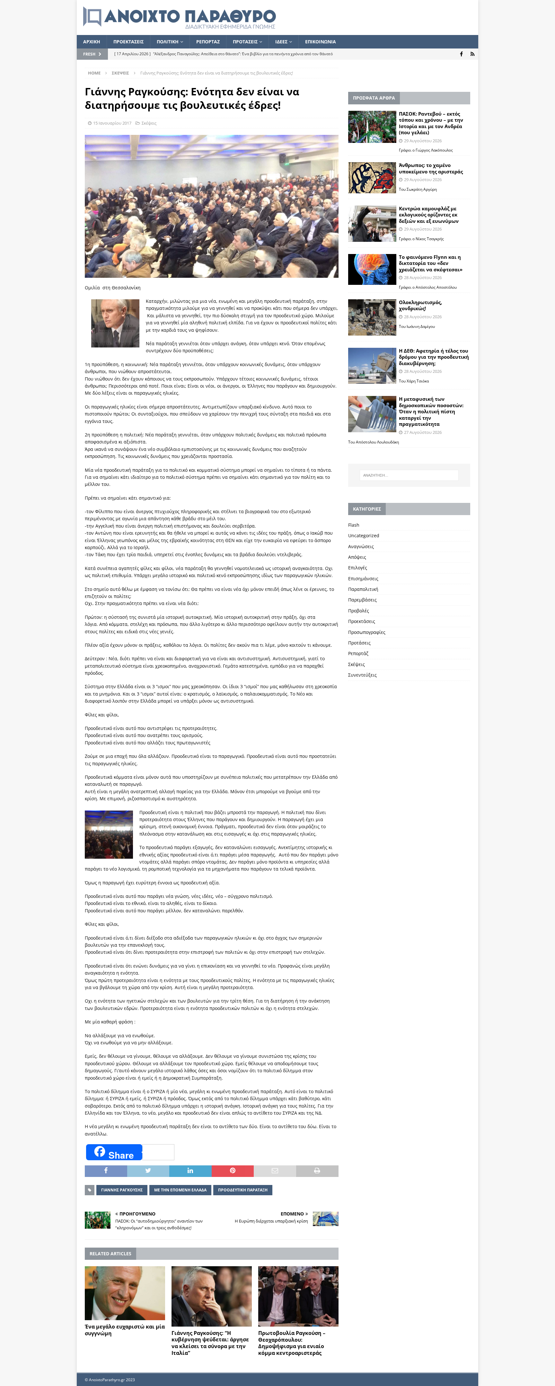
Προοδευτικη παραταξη (243, 1190)
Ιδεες (281, 42)
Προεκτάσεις (361, 621)
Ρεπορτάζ (358, 653)
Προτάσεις (359, 643)
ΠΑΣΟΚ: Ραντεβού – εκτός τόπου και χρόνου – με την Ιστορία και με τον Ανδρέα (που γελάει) (431, 123)
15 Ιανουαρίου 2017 (112, 123)
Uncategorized (363, 535)
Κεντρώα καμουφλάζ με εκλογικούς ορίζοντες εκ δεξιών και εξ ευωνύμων (429, 214)
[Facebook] (461, 54)
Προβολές (358, 611)
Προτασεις (245, 42)
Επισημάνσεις (363, 578)
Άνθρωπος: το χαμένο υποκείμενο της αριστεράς (431, 168)
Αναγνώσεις (361, 546)
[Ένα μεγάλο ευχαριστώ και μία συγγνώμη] (125, 1293)
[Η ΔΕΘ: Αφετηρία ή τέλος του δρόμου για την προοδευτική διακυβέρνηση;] (372, 366)
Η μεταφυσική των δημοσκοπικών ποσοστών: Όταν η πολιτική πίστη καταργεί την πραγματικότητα (431, 411)
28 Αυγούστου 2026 (423, 277)
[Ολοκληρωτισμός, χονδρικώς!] (372, 317)
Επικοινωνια (320, 42)
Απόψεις (357, 557)
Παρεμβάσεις (362, 600)
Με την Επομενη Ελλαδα (180, 1190)
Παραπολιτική (363, 589)
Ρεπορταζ (208, 42)
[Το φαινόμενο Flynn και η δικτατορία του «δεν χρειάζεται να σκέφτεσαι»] (372, 269)
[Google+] (472, 54)
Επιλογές (357, 568)
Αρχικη (91, 42)
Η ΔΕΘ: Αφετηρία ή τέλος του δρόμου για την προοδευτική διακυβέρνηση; (434, 356)
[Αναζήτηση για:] (409, 475)
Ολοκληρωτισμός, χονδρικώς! (420, 305)
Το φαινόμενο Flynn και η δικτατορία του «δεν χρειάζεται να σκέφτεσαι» (431, 263)
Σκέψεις (149, 123)
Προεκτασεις (128, 42)
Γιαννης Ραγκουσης (122, 1190)
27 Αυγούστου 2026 (423, 432)
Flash (353, 525)
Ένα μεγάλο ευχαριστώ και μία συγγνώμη (125, 1330)
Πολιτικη (168, 42)
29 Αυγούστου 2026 (423, 141)
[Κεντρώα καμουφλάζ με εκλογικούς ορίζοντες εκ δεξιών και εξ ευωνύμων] (372, 224)
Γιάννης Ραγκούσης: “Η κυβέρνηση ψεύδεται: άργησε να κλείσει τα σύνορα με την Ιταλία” (210, 1342)
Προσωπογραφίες (366, 632)
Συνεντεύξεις (362, 675)
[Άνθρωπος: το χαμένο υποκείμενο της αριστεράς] (372, 177)
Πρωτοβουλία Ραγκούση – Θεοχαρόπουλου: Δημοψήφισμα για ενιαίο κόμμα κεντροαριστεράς (291, 1342)
